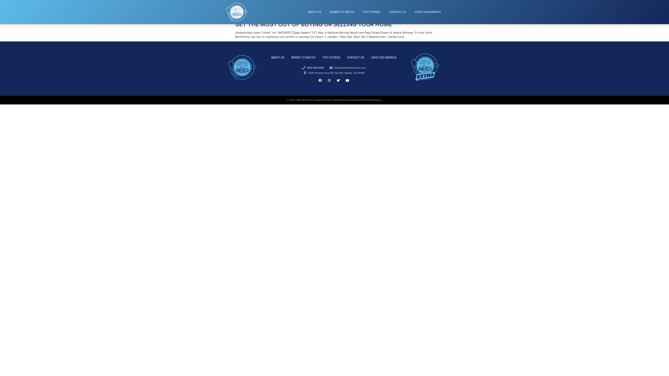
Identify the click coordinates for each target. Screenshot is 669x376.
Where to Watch (342, 11)
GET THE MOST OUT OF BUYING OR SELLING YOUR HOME (313, 24)
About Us (314, 11)
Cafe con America (428, 11)
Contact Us (397, 11)
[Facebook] (320, 80)
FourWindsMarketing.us (370, 100)
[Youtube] (347, 80)
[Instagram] (329, 80)
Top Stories (371, 11)
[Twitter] (338, 80)
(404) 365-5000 (315, 67)
